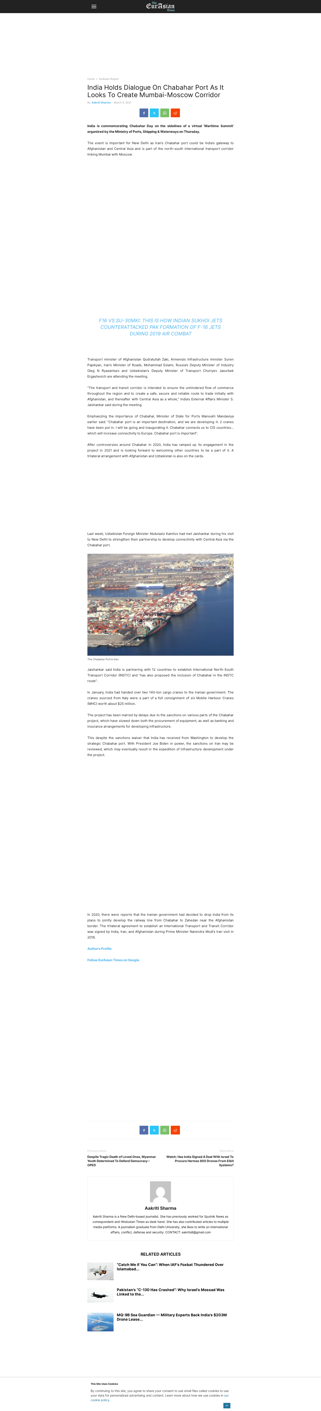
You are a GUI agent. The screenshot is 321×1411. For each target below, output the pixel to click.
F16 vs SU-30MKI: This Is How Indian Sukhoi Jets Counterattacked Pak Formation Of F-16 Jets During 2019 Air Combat (160, 327)
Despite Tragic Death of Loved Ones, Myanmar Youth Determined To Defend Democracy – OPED (121, 1161)
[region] (160, 47)
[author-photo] (160, 1202)
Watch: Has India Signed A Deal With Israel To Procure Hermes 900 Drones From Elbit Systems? (200, 1161)
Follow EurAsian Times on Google (113, 960)
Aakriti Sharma (101, 102)
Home (91, 79)
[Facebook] (144, 113)
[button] (93, 6)
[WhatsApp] (164, 113)
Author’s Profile (99, 949)
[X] (154, 113)
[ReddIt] (175, 113)
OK (226, 1405)
